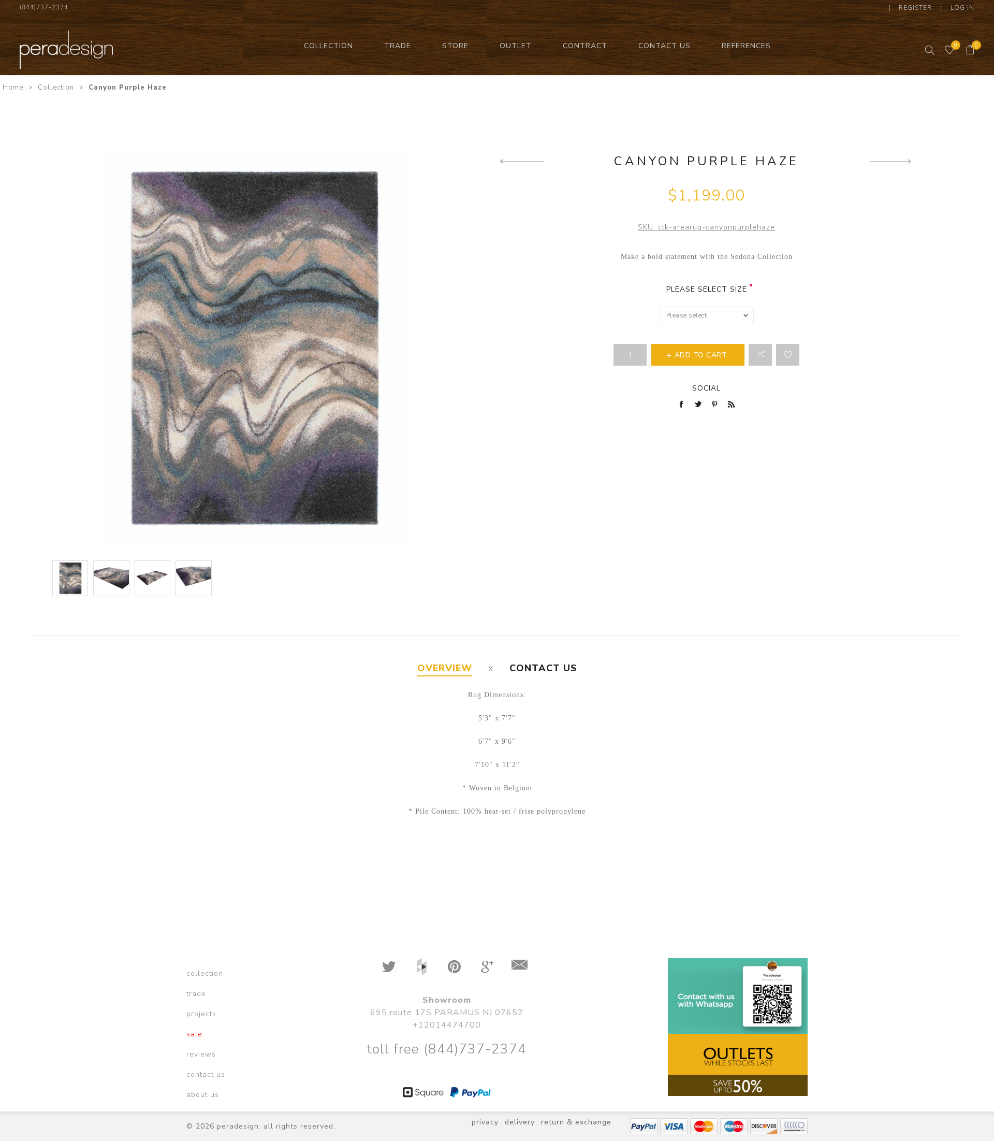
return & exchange (576, 1122)
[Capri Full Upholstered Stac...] (892, 161)
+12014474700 (447, 1025)
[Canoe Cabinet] (522, 161)
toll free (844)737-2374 (447, 1049)
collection (204, 973)
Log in (962, 8)
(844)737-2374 (44, 7)
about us (202, 1095)
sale (194, 1034)
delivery (520, 1122)
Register (915, 8)
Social (706, 388)
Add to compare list (760, 355)
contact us (205, 1074)
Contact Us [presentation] (543, 668)
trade (196, 994)
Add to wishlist (787, 355)
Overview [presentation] (444, 668)
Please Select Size (706, 289)
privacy (485, 1122)
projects (201, 1014)
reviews (201, 1054)
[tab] (445, 668)
